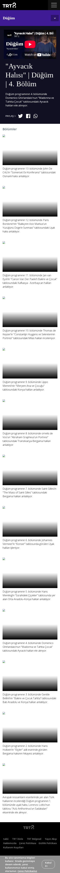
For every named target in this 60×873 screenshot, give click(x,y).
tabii (5, 838)
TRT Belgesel (34, 838)
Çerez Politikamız (27, 871)
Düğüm (9, 18)
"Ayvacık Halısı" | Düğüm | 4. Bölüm (29, 75)
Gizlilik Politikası (48, 843)
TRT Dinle (17, 838)
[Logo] (30, 827)
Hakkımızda (9, 843)
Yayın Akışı (51, 838)
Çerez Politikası (27, 843)
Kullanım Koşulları (13, 847)
